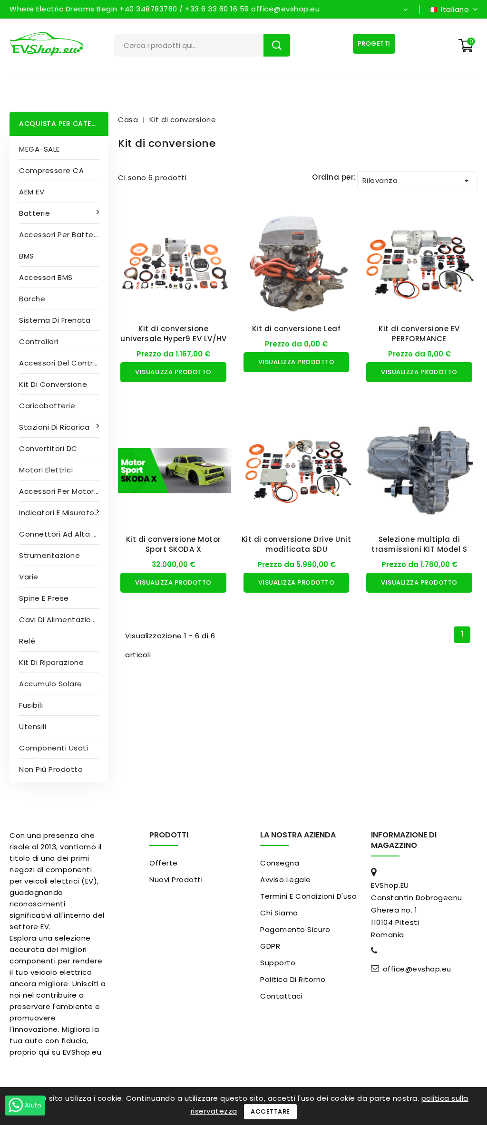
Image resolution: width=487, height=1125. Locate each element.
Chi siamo (279, 913)
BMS (26, 256)
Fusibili (31, 705)
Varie (29, 577)
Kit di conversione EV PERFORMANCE (419, 334)
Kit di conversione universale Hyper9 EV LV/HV (173, 334)
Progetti (374, 43)
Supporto (277, 963)
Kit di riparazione (51, 662)
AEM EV (31, 192)
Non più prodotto (51, 769)
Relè (27, 641)
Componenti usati (53, 748)
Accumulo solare (50, 684)
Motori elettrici (46, 470)
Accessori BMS (46, 277)
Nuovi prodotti (176, 880)
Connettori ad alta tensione (63, 534)
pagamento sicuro (295, 929)
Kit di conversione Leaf (296, 329)
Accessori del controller (63, 363)
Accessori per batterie (61, 235)
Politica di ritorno (293, 979)
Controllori (38, 341)
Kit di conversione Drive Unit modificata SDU (296, 544)
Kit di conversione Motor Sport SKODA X (173, 544)
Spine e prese (44, 598)
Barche (32, 299)
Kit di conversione (53, 384)
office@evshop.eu (417, 969)
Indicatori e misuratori (59, 513)
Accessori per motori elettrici (63, 491)
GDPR (270, 946)
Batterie (34, 213)
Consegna (279, 863)
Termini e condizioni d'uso (308, 896)
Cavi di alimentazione (60, 620)
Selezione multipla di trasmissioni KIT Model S (419, 544)
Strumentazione (49, 555)
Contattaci (281, 996)
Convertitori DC (48, 448)
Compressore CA (51, 170)
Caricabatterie (47, 406)
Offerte (163, 863)
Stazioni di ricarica (54, 427)
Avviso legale (285, 880)
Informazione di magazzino (404, 840)
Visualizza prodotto (173, 371)
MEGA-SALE (39, 149)
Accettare (270, 1111)
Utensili (32, 726)
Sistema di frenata (54, 320)
